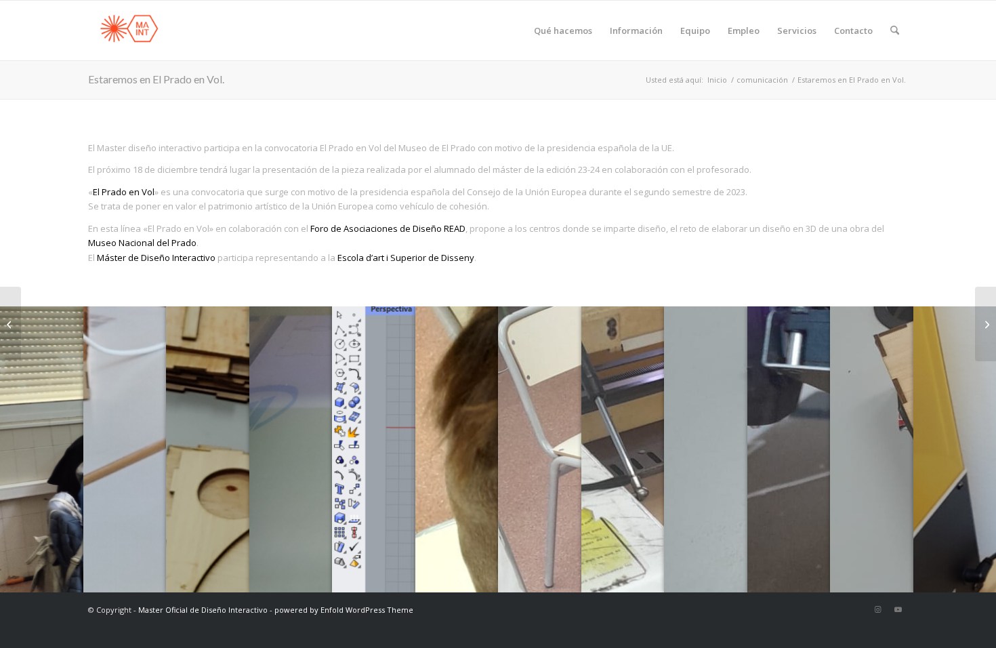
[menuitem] (563, 30)
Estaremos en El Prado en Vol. (156, 79)
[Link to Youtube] (898, 609)
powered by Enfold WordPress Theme (343, 610)
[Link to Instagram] (877, 609)
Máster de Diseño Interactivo (156, 257)
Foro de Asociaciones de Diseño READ (387, 228)
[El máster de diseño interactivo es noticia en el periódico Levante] (985, 324)
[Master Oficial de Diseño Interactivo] (128, 30)
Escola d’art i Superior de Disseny (405, 257)
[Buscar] (894, 30)
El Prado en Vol (123, 192)
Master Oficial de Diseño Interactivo (203, 610)
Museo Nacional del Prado (142, 243)
